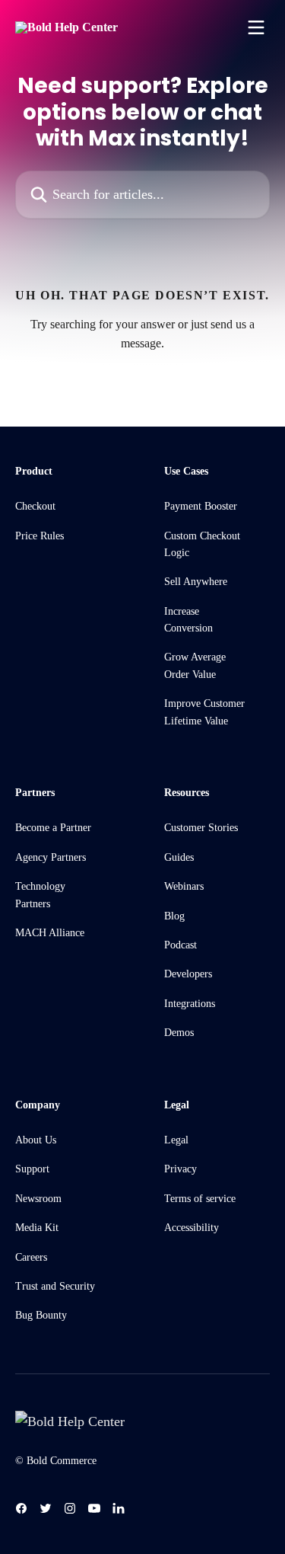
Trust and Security (55, 1286)
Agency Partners (50, 857)
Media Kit (37, 1227)
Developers (188, 974)
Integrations (189, 1003)
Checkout (35, 506)
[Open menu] (256, 27)
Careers (31, 1257)
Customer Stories (201, 827)
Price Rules (39, 536)
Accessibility (191, 1227)
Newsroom (38, 1198)
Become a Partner (53, 827)
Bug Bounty (41, 1315)
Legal (176, 1140)
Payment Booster (200, 506)
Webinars (184, 886)
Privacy (180, 1169)
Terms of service (200, 1198)
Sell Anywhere (195, 581)
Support (32, 1169)
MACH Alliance (49, 932)
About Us (35, 1140)
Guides (179, 857)
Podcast (180, 945)
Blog (174, 916)
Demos (179, 1032)
